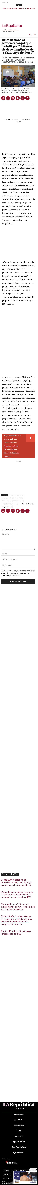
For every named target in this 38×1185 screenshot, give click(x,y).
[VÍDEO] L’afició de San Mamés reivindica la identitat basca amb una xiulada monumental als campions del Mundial (16, 920)
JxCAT (22, 504)
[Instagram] (16, 1108)
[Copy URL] (22, 98)
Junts (17, 504)
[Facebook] (8, 98)
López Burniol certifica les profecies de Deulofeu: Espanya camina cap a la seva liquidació (16, 882)
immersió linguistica (8, 504)
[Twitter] (13, 98)
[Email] (27, 98)
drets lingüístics (6, 501)
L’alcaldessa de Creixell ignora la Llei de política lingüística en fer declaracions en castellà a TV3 (17, 894)
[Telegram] (18, 98)
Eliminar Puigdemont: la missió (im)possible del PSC (16, 933)
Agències (7, 119)
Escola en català (18, 501)
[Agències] (2, 119)
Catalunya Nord (19, 498)
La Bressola (29, 504)
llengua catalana (7, 507)
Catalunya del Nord (7, 498)
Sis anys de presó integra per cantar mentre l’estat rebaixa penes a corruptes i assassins (18, 907)
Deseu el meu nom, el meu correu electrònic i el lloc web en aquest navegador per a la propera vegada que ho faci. (18, 573)
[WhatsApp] (3, 98)
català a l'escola (19, 495)
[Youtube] (23, 1108)
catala (11, 495)
